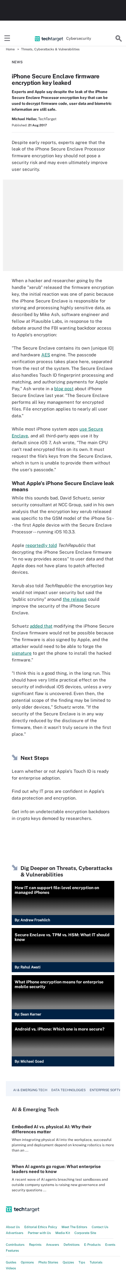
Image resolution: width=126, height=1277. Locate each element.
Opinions (27, 1262)
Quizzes (68, 1262)
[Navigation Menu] (7, 38)
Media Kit (62, 1233)
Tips (82, 1262)
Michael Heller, (24, 119)
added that (41, 625)
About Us (13, 1227)
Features (12, 1250)
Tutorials (96, 1262)
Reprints (35, 1244)
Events (110, 1244)
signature (22, 653)
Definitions (72, 1244)
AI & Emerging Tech (30, 1090)
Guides (11, 1262)
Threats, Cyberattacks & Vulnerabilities (50, 49)
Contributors (15, 1244)
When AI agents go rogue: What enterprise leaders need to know (56, 1169)
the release (75, 599)
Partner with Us (39, 1233)
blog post (64, 388)
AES (45, 354)
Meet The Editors (74, 1227)
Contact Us (100, 1227)
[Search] (118, 38)
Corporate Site (85, 1233)
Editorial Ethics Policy (40, 1227)
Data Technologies (68, 1090)
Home (10, 49)
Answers (52, 1244)
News (17, 62)
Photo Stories (48, 1262)
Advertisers (14, 1233)
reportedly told (41, 545)
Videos (11, 1268)
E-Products (92, 1244)
